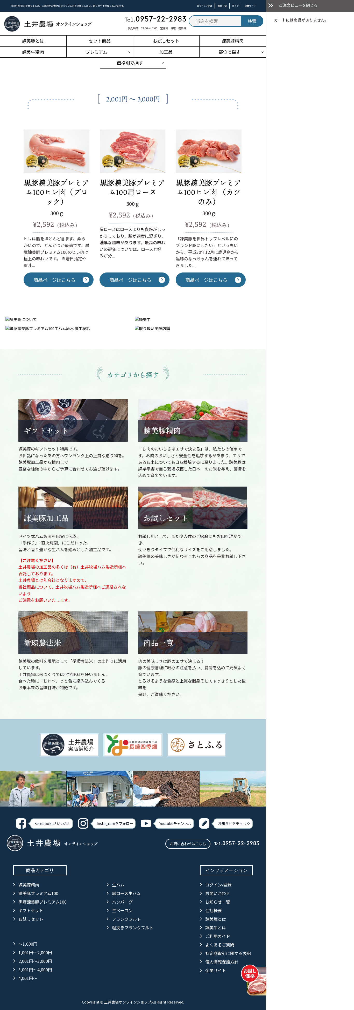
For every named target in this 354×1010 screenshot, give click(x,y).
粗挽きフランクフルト (132, 927)
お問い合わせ (217, 893)
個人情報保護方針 (221, 962)
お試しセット (165, 518)
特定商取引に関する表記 (228, 953)
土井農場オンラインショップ (127, 1002)
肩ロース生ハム (126, 893)
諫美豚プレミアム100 (38, 893)
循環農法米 (42, 643)
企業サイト (250, 6)
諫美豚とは (215, 919)
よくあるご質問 (219, 944)
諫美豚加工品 (46, 518)
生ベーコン (122, 910)
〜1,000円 (27, 944)
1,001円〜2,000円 (35, 952)
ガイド (235, 6)
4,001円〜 (27, 978)
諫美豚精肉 (162, 430)
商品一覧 (222, 6)
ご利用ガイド (217, 936)
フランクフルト (126, 919)
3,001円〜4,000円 (35, 969)
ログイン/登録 (204, 6)
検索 (252, 21)
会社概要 (213, 910)
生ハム (118, 885)
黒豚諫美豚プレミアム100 (42, 902)
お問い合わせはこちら (188, 843)
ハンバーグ (122, 902)
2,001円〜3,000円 (35, 961)
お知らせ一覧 (217, 902)
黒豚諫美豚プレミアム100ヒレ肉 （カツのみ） (208, 191)
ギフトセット (46, 430)
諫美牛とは (215, 927)
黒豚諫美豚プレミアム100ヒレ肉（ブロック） (56, 191)
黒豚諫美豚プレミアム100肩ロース (132, 187)
